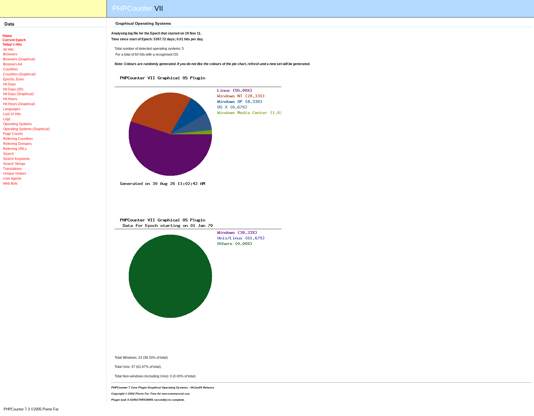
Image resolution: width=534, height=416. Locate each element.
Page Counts (13, 133)
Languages (11, 109)
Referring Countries (18, 138)
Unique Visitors (14, 173)
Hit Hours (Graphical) (19, 104)
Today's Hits (12, 44)
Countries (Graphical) (19, 74)
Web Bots (10, 183)
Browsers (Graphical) (19, 59)
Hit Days (9, 84)
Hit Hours (10, 99)
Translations (12, 168)
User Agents (12, 178)
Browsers (10, 54)
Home (7, 36)
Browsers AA (12, 64)
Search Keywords (16, 158)
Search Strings (14, 163)
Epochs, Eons (13, 79)
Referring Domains (17, 143)
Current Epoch (14, 40)
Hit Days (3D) (13, 89)
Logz (7, 119)
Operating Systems (17, 124)
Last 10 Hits (12, 114)
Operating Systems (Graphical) (26, 129)
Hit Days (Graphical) (18, 94)
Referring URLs (15, 148)
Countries (10, 69)
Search (8, 153)
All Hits (8, 49)
